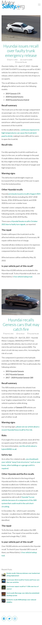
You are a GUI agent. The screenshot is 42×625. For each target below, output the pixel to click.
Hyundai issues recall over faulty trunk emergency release (21, 51)
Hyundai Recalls (22, 62)
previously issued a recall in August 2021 (24, 194)
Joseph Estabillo (27, 60)
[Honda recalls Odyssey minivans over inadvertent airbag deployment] (4, 574)
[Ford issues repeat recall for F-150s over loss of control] (4, 587)
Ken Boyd (21, 333)
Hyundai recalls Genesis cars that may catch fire (21, 324)
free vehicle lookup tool (22, 276)
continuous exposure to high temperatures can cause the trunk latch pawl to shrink (20, 133)
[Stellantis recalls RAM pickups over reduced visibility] (4, 601)
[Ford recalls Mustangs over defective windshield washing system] (4, 594)
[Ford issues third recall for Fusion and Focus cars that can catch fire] (4, 581)
